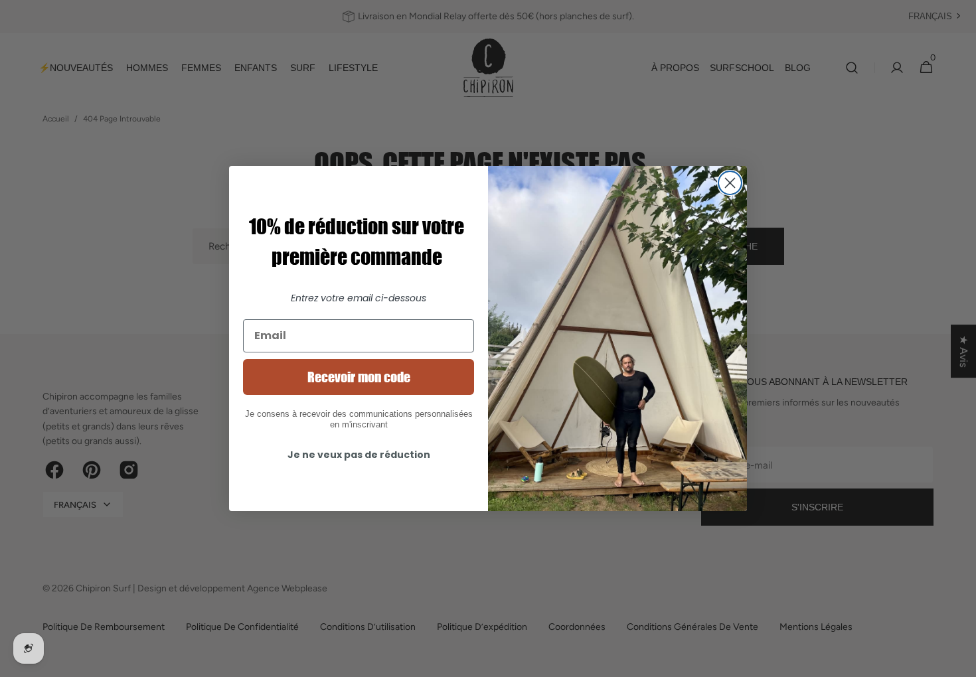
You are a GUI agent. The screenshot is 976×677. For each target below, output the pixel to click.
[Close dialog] (730, 182)
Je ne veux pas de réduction (358, 454)
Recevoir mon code (358, 377)
